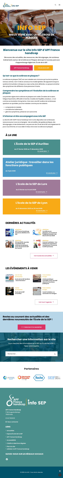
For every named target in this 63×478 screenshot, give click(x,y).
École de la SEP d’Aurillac (20, 292)
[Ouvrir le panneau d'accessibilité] (59, 471)
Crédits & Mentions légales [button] (16, 445)
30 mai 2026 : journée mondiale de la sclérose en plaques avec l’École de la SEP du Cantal (22, 245)
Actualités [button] (10, 432)
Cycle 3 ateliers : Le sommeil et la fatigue (49, 292)
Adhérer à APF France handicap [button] (18, 451)
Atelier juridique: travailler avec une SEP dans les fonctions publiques (49, 281)
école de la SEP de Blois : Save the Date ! (22, 279)
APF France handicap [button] (21, 68)
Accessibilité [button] (11, 442)
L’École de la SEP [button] (43, 68)
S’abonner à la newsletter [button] (33, 327)
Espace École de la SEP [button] (15, 435)
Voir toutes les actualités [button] (43, 256)
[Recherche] (54, 4)
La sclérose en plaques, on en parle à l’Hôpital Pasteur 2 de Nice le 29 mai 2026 (49, 233)
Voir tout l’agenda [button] (45, 302)
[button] (59, 5)
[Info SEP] (11, 5)
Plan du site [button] (11, 448)
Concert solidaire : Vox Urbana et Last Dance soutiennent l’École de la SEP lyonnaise (49, 244)
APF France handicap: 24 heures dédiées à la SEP (22, 232)
